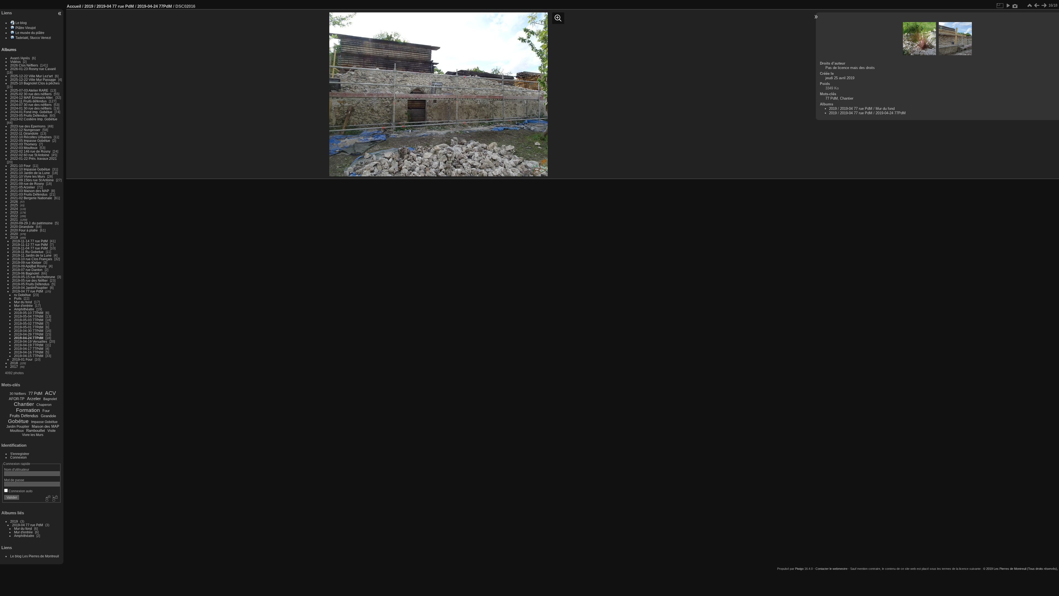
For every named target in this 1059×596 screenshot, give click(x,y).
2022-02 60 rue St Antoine (29, 155)
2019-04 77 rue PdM (27, 291)
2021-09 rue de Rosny (27, 183)
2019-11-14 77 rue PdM (30, 241)
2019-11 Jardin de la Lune (32, 255)
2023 (14, 212)
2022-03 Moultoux (24, 148)
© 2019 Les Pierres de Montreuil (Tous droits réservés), (1020, 568)
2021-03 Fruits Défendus (28, 194)
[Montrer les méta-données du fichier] (1015, 5)
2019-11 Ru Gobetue (28, 252)
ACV (50, 393)
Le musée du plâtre (29, 32)
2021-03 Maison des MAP (29, 191)
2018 (14, 363)
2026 (14, 201)
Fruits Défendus (24, 415)
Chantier (24, 404)
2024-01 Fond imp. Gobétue (31, 112)
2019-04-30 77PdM (28, 330)
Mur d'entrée (23, 305)
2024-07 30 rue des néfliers (31, 105)
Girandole (48, 416)
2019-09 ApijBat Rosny (29, 266)
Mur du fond (23, 302)
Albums (8, 49)
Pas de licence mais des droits (850, 68)
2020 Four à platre (24, 230)
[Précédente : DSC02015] (1036, 5)
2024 (14, 209)
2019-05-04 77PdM (28, 316)
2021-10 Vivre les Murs (27, 176)
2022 (14, 216)
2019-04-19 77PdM (28, 345)
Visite (51, 430)
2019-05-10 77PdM (28, 313)
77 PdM (35, 393)
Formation (28, 410)
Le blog (21, 23)
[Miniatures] (1029, 5)
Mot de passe (14, 480)
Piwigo (799, 568)
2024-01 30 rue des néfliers (31, 108)
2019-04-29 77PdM (28, 334)
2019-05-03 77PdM (28, 320)
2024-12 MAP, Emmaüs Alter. (31, 97)
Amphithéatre (24, 309)
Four (46, 411)
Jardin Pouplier (17, 426)
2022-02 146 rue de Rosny (30, 151)
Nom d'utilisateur (16, 469)
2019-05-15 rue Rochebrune (33, 277)
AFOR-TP (17, 399)
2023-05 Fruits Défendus (28, 115)
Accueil (74, 6)
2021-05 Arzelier (22, 187)
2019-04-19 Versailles (30, 341)
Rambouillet (35, 431)
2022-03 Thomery (23, 144)
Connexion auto (20, 491)
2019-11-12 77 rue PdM (30, 244)
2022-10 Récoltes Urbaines (31, 137)
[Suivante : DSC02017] (1043, 5)
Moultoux (17, 430)
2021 (14, 219)
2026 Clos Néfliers (24, 65)
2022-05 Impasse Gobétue (30, 140)
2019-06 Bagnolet (25, 273)
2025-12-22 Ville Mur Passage (33, 79)
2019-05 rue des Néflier (30, 280)
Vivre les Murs (32, 435)
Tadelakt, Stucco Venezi (33, 37)
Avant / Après (20, 58)
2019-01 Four (22, 359)
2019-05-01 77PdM (28, 327)
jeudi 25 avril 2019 (839, 78)
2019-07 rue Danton (27, 270)
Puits (18, 298)
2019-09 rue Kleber (26, 262)
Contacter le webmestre (831, 568)
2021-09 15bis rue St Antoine (32, 180)
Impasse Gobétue (44, 422)
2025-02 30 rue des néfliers (31, 94)
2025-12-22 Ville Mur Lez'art (31, 76)
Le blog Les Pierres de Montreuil (34, 556)
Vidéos (15, 61)
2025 (14, 205)
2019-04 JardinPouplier (30, 287)
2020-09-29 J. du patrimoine (31, 223)
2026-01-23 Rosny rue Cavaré (33, 69)
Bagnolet (50, 399)
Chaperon (44, 404)
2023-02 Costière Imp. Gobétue (33, 119)
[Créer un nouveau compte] (47, 498)
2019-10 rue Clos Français (32, 259)
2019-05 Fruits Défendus (30, 284)
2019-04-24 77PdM (28, 338)
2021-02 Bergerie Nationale (31, 198)
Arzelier (34, 398)
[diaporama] (1008, 5)
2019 (14, 237)
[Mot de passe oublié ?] (54, 498)
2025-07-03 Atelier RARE (29, 90)
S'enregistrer (19, 454)
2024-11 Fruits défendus (28, 101)
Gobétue (18, 421)
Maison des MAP (45, 426)
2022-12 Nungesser (25, 130)
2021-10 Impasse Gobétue (30, 169)
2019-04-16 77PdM (28, 352)
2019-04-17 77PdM (28, 348)
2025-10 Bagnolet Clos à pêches (35, 83)
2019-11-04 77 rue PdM (30, 248)
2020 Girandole (22, 226)
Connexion (18, 457)
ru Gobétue (22, 295)
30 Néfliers (18, 393)
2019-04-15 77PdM (28, 356)
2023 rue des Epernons (28, 126)
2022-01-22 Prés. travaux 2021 (33, 158)
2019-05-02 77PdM (28, 323)
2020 (14, 234)
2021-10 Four (20, 165)
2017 (14, 366)
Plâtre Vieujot (25, 28)
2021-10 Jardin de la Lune (30, 173)
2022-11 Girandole (24, 133)
